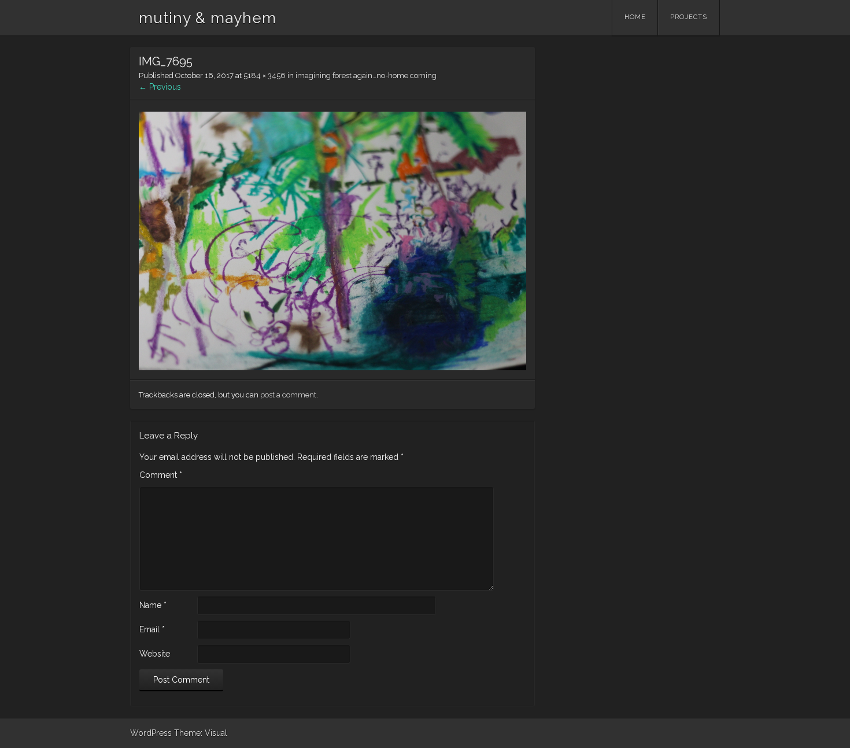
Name (153, 605)
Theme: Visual (200, 733)
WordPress (151, 733)
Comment (160, 475)
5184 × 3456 (264, 75)
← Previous (160, 86)
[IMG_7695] (332, 367)
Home (635, 17)
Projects (688, 17)
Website (154, 653)
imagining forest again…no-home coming (366, 75)
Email (152, 629)
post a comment (288, 394)
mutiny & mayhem (207, 18)
